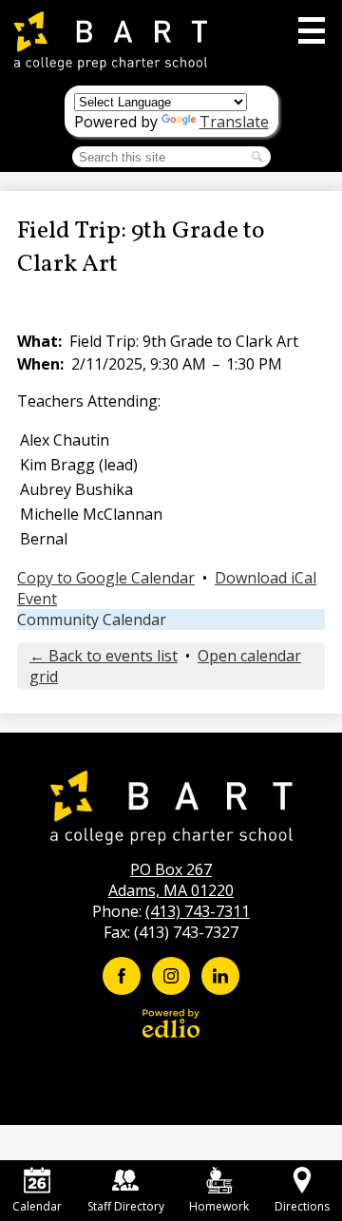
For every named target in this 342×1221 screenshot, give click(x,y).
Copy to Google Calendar (106, 577)
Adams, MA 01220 (171, 880)
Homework (219, 1206)
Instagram (171, 976)
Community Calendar (91, 619)
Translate (234, 121)
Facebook (122, 976)
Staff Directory (125, 1206)
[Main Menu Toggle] (311, 30)
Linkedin (220, 976)
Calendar (37, 1206)
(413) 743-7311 (197, 911)
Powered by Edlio (171, 1023)
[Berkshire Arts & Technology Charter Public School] (110, 40)
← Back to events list (103, 655)
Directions (302, 1206)
